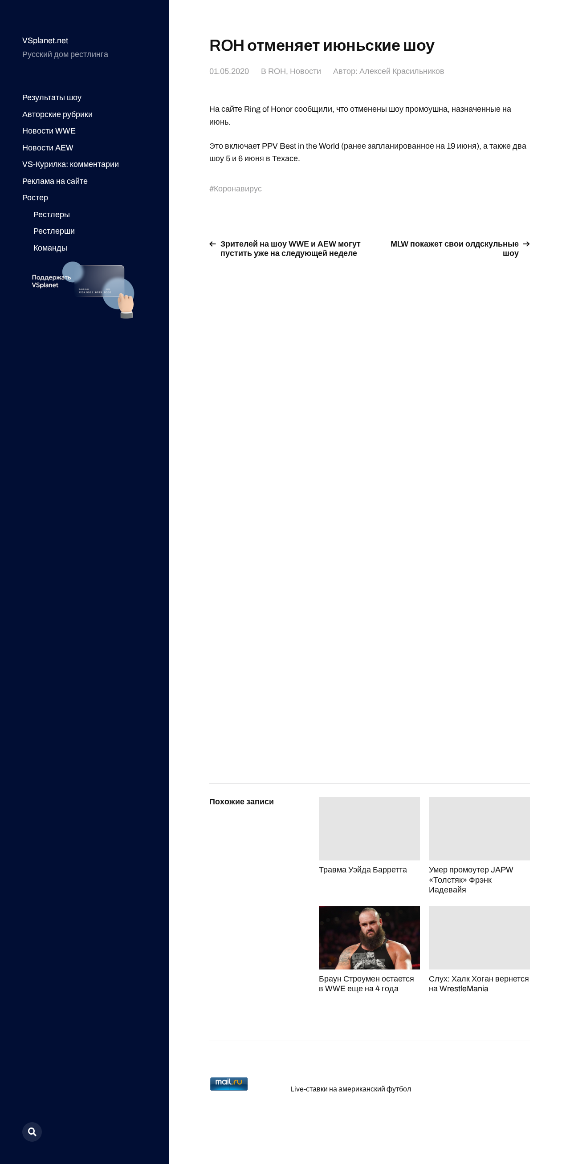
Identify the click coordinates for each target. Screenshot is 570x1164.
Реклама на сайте (55, 181)
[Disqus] (369, 378)
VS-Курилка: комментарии (70, 164)
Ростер (35, 197)
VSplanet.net (45, 40)
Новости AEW (47, 147)
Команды (50, 247)
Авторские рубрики (57, 114)
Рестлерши (54, 231)
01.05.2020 (229, 71)
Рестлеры (51, 214)
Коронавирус (238, 188)
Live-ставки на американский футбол (350, 1089)
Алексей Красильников (401, 71)
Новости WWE (49, 130)
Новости (305, 71)
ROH (277, 71)
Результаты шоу (51, 97)
